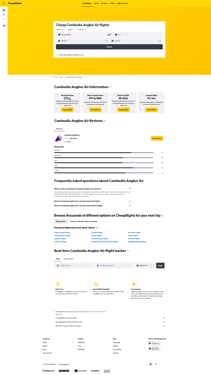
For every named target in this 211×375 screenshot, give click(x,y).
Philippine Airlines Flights (137, 242)
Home (55, 77)
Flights (61, 77)
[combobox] (60, 29)
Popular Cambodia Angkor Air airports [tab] (83, 221)
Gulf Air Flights (96, 235)
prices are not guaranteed (98, 311)
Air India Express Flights (99, 238)
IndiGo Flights (133, 235)
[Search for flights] (4, 10)
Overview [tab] (59, 129)
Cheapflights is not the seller (66, 318)
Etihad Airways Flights (62, 235)
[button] (3, 3)
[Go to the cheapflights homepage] (16, 3)
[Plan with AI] (4, 19)
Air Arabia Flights (134, 232)
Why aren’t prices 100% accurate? (68, 326)
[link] (67, 110)
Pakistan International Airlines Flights (104, 242)
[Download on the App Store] (154, 348)
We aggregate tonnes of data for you (68, 322)
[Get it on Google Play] (154, 343)
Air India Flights (96, 232)
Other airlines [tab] (61, 221)
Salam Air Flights (60, 242)
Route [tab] (58, 259)
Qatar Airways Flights (62, 232)
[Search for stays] (4, 15)
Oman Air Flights (134, 238)
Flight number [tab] (68, 259)
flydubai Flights (60, 238)
